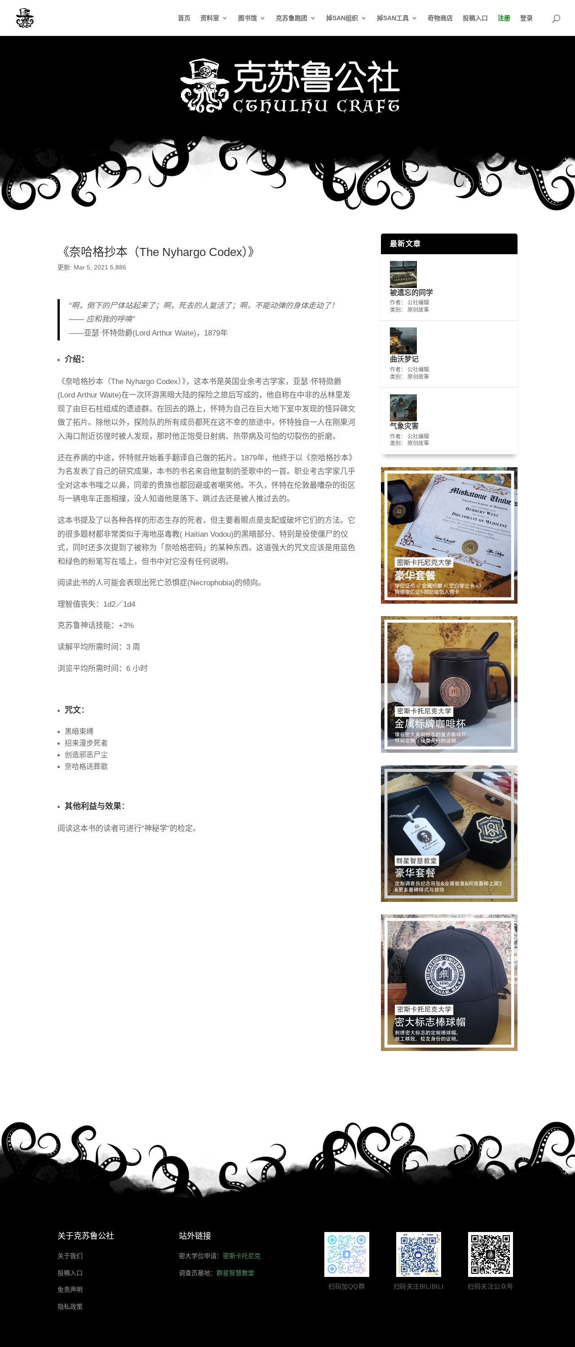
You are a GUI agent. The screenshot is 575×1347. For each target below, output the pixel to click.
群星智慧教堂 (235, 1272)
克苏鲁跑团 (291, 18)
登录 (526, 18)
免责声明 (70, 1289)
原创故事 (418, 310)
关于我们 (70, 1255)
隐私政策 (70, 1306)
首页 (184, 18)
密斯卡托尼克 (242, 1255)
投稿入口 (475, 18)
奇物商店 (440, 18)
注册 (504, 18)
